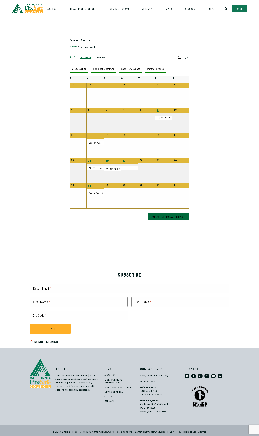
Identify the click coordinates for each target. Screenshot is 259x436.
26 (90, 186)
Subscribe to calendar (167, 216)
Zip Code (40, 315)
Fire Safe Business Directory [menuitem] (83, 8)
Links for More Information (113, 381)
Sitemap (202, 431)
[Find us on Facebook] (193, 376)
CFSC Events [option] (79, 69)
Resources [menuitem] (190, 8)
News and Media (113, 392)
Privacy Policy (174, 431)
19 (90, 161)
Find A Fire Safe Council (118, 387)
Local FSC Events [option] (130, 69)
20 (107, 161)
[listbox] (129, 69)
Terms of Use (189, 431)
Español (109, 401)
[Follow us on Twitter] (187, 376)
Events (73, 46)
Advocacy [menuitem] (147, 8)
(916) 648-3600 (147, 381)
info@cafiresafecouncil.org (154, 375)
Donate (239, 8)
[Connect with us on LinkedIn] (200, 376)
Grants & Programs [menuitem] (120, 8)
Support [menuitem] (212, 8)
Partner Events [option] (155, 69)
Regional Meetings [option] (103, 69)
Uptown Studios (157, 431)
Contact (109, 396)
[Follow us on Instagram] (206, 376)
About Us (109, 375)
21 (124, 161)
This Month (85, 57)
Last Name (143, 302)
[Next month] (74, 56)
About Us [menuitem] (51, 8)
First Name (41, 302)
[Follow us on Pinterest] (220, 376)
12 (90, 135)
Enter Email (42, 288)
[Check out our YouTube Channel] (213, 376)
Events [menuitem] (168, 8)
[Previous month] (70, 56)
